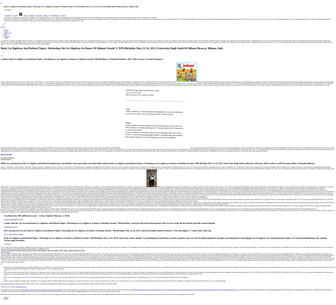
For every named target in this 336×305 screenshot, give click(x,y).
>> (2, 55)
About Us (7, 36)
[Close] (22, 262)
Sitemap (6, 297)
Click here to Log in (21, 287)
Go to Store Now (5, 252)
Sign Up (3, 27)
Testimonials (7, 227)
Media (14, 219)
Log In (6, 31)
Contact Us (14, 227)
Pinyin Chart (7, 33)
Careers (6, 37)
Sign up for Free (5, 284)
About (6, 219)
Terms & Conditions (17, 234)
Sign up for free (6, 154)
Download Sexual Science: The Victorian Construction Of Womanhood (42, 290)
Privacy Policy (8, 234)
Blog (5, 34)
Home (6, 299)
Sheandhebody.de (80, 291)
